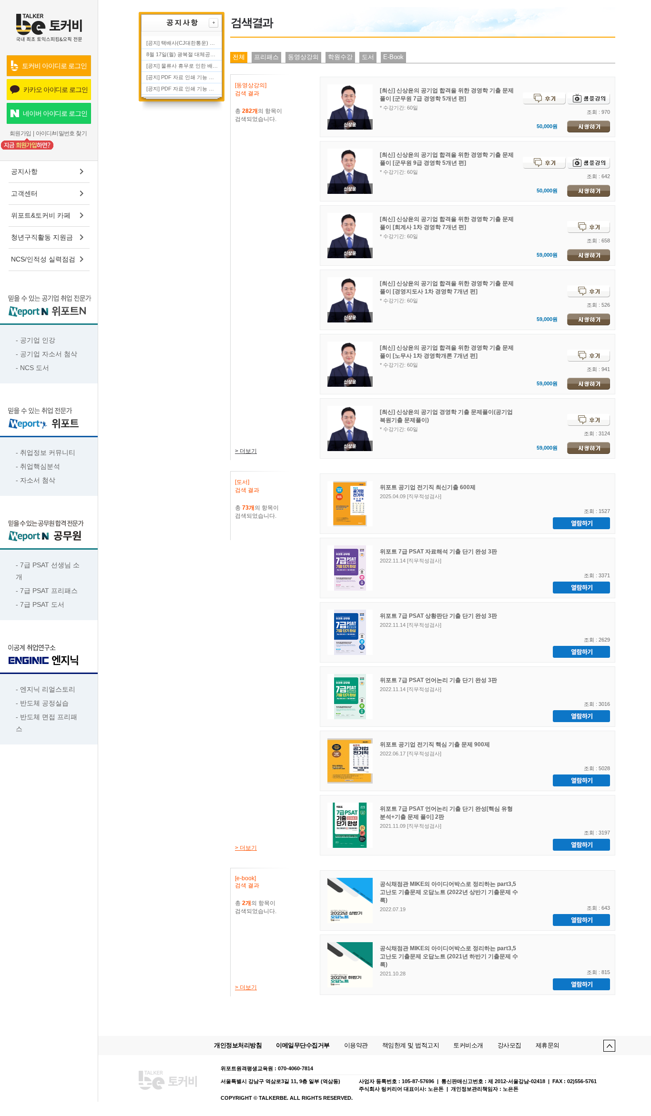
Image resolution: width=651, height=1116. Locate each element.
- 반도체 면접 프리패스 (46, 723)
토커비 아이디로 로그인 (54, 66)
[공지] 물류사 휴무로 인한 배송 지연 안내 (182, 66)
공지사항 (24, 171)
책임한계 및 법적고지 (410, 1045)
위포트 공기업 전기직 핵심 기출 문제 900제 (435, 744)
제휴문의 (547, 1045)
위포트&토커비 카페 (41, 215)
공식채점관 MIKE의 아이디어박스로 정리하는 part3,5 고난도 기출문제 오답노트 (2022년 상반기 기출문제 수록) (449, 892)
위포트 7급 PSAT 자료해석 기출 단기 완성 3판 (438, 551)
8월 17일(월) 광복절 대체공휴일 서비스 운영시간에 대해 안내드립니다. (182, 54)
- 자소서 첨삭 (35, 480)
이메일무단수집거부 (303, 1045)
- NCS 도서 (32, 368)
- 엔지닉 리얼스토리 (45, 689)
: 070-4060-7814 (294, 1068)
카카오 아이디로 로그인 (55, 89)
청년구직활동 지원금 (42, 237)
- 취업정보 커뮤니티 (45, 452)
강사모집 (509, 1045)
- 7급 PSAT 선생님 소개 (48, 571)
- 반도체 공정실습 (42, 703)
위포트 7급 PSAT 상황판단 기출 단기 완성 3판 (438, 616)
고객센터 (24, 193)
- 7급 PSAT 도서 (40, 604)
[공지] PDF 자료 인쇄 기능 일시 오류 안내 (182, 88)
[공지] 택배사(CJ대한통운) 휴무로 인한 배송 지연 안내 (182, 43)
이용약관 (356, 1045)
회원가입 (20, 133)
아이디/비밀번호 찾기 (61, 133)
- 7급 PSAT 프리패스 (47, 590)
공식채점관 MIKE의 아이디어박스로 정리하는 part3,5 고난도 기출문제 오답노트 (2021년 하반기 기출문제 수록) (449, 956)
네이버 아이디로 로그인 (55, 113)
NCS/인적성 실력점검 (43, 259)
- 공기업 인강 (35, 340)
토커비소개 (468, 1045)
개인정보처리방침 (238, 1045)
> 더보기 (246, 451)
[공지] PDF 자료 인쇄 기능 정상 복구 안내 (182, 77)
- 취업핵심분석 (38, 466)
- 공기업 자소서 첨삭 (46, 354)
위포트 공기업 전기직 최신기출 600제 (428, 487)
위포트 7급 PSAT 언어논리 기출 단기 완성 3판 (438, 680)
